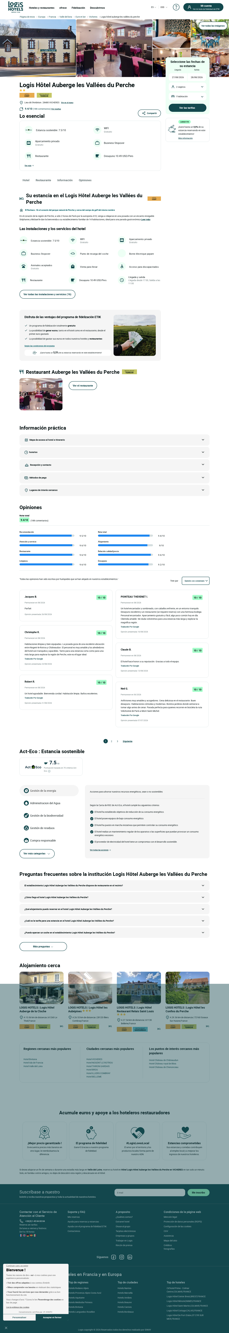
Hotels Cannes (125, 1306)
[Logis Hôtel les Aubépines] (90, 987)
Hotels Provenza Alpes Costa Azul (85, 1292)
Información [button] (65, 180)
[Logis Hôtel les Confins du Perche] (188, 987)
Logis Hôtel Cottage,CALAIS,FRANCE (184, 1310)
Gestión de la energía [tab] (43, 790)
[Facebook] (113, 1257)
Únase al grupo (123, 1226)
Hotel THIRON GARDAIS (98, 1066)
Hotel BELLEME (94, 1076)
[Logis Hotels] (16, 6)
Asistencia (169, 1235)
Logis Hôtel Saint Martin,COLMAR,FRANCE (187, 1305)
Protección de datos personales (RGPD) (183, 1221)
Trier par (174, 580)
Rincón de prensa (124, 1245)
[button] (6, 1327)
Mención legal (170, 1216)
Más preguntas (41, 946)
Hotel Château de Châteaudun (163, 1060)
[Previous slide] (24, 394)
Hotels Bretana (76, 1306)
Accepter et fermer (52, 1317)
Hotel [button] (26, 180)
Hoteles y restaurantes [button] (41, 7)
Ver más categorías (34, 853)
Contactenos (74, 1231)
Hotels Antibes (125, 1297)
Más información (185, 138)
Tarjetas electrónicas (126, 1231)
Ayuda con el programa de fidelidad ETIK (87, 1226)
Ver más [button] (28, 165)
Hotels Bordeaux (126, 1311)
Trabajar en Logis (124, 1240)
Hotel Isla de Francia (33, 1062)
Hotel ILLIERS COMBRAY (98, 1073)
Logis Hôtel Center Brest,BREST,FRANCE (186, 1296)
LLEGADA (177, 69)
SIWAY (148, 1329)
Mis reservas (74, 1216)
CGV (166, 1231)
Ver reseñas (56, 109)
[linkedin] (130, 1257)
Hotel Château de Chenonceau (163, 1067)
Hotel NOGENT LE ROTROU (99, 1062)
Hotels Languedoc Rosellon (82, 1311)
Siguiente (124, 741)
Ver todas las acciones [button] (99, 850)
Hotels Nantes (124, 1288)
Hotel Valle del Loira (33, 1066)
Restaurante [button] (43, 180)
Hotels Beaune (125, 1302)
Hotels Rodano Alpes (79, 1288)
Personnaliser (19, 1317)
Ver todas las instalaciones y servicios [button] (47, 294)
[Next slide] (58, 394)
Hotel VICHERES (94, 1059)
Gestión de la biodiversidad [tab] (46, 815)
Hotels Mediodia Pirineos (80, 1302)
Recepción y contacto (40, 464)
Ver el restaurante (83, 385)
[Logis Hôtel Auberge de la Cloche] (41, 987)
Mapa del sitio (170, 1240)
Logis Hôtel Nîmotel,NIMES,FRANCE (184, 1301)
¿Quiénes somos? (124, 1216)
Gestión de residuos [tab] (42, 828)
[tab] (38, 408)
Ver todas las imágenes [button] (213, 25)
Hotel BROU (92, 1069)
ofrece (63, 7)
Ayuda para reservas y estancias (83, 1221)
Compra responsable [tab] (43, 840)
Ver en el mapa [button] (67, 102)
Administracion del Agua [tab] (45, 803)
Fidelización (78, 7)
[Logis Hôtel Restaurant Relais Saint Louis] (139, 987)
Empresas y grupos (125, 1235)
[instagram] (121, 1257)
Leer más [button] (145, 219)
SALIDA (196, 69)
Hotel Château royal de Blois (162, 1063)
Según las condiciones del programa (39, 346)
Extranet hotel (122, 1221)
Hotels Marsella (125, 1292)
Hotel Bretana (30, 1059)
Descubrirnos (97, 7)
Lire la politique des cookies (17, 1307)
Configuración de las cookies (177, 1226)
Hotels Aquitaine (76, 1297)
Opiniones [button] (85, 180)
